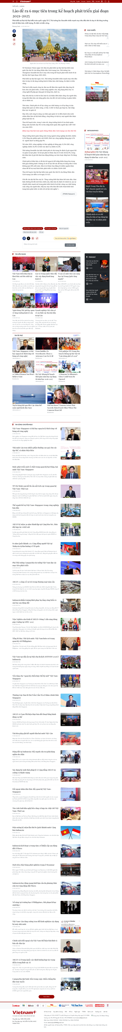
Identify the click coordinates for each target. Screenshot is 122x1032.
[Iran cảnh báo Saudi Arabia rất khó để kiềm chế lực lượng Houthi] (104, 293)
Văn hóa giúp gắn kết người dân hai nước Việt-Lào (32, 733)
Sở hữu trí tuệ (47, 1011)
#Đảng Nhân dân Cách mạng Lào (32, 228)
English (78, 1)
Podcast (92, 257)
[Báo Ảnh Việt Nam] (99, 1005)
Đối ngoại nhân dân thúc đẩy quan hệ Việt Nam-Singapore (31, 790)
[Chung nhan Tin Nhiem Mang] (100, 1015)
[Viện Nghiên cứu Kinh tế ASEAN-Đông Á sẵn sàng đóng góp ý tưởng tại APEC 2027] (71, 624)
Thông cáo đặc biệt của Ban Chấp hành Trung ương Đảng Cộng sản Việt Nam (96, 35)
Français (83, 1)
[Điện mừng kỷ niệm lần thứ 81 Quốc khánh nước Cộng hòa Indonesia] (71, 832)
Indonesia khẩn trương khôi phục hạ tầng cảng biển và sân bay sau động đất (34, 601)
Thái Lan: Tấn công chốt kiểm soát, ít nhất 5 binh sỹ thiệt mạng (96, 44)
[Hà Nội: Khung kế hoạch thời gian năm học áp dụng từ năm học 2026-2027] (97, 141)
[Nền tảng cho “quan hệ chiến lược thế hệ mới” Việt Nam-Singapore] (71, 681)
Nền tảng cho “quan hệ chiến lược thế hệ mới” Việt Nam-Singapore (35, 677)
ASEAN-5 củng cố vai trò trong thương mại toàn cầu (33, 582)
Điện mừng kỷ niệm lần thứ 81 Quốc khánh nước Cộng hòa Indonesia (34, 828)
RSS (66, 1011)
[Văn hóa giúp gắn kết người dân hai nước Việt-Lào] (71, 738)
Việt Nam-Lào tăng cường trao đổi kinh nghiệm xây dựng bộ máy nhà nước (35, 922)
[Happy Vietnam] (52, 1005)
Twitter (14, 35)
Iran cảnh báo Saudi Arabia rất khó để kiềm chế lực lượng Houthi (92, 293)
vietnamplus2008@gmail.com (56, 1022)
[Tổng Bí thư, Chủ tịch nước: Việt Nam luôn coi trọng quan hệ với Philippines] (71, 643)
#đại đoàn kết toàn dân (29, 232)
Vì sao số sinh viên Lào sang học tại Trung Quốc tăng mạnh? (69, 276)
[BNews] (23, 1005)
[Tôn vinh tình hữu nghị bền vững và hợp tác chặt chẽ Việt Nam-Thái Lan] (71, 813)
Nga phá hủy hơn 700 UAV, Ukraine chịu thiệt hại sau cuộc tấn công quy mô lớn (92, 277)
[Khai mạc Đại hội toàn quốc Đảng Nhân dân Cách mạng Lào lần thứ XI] (49, 131)
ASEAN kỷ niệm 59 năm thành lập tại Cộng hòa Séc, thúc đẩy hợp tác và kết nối (35, 525)
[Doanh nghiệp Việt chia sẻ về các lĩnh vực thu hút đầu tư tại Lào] (46, 300)
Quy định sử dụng (58, 1011)
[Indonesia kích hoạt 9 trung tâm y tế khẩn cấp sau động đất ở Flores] (71, 850)
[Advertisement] (50, 209)
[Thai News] (43, 1005)
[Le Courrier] (89, 1005)
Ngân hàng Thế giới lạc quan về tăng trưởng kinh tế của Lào (23, 313)
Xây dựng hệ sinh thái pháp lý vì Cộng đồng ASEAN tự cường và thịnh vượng (34, 771)
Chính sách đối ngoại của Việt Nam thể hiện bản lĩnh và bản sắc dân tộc (34, 941)
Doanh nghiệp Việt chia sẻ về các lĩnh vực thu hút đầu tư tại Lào (45, 313)
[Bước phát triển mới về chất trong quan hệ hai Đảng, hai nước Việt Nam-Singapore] (71, 472)
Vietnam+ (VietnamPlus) (25, 1)
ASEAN (22, 6)
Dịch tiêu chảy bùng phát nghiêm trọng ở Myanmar (33, 865)
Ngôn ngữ (77, 1011)
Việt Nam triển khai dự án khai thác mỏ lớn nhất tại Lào (22, 276)
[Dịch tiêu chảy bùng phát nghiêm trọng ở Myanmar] (71, 870)
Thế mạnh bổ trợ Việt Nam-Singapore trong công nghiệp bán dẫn (35, 506)
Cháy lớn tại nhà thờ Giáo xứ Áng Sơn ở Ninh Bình (92, 263)
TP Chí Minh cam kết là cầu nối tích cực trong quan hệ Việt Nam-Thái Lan (34, 487)
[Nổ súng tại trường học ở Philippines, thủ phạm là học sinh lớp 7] (71, 907)
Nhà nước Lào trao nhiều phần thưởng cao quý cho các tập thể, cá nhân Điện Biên (34, 449)
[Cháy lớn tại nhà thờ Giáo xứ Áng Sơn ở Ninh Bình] (104, 264)
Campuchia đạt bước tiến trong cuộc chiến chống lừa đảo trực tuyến (34, 980)
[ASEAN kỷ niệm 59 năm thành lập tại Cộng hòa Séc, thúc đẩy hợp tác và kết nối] (71, 529)
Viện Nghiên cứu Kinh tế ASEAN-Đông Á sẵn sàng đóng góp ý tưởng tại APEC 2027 (34, 620)
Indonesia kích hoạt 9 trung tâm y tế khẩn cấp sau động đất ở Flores (34, 847)
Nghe (90, 268)
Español (89, 1)
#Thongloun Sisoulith (50, 228)
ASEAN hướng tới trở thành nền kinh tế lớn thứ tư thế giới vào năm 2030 (96, 63)
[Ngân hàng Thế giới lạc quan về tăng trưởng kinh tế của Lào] (23, 300)
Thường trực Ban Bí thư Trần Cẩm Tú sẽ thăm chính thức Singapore (35, 696)
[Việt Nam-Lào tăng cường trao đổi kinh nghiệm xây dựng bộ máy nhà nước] (71, 926)
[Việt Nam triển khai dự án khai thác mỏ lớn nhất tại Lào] (23, 264)
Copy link (14, 44)
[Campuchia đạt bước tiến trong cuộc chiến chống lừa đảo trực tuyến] (71, 984)
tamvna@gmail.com (81, 1018)
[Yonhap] (64, 1005)
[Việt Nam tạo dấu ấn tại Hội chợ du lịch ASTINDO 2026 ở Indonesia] (71, 662)
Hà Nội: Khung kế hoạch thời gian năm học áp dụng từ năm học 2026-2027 (97, 154)
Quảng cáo (98, 1011)
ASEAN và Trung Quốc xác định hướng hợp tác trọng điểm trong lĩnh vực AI (33, 961)
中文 (93, 1)
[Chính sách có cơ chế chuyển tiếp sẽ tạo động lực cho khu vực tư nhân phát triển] (97, 204)
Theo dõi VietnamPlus (60, 238)
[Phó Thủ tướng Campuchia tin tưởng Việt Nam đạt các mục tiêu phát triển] (71, 567)
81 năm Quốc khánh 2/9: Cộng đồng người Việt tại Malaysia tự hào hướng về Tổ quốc (32, 544)
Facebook (14, 31)
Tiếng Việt (72, 1)
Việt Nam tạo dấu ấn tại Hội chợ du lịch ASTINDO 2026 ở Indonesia (35, 658)
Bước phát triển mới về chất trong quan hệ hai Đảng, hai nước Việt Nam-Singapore (35, 468)
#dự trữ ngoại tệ (63, 228)
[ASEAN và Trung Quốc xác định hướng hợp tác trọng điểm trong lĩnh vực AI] (71, 965)
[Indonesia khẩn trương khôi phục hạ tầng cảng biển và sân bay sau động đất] (71, 605)
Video (90, 166)
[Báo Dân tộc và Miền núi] (14, 1005)
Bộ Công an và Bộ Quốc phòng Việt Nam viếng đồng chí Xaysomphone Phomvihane (97, 55)
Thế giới (15, 6)
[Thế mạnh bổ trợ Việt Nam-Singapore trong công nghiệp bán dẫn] (71, 510)
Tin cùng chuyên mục (24, 425)
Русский (98, 1)
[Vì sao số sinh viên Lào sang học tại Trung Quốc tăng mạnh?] (69, 264)
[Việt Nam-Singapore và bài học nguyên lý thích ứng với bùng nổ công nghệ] (71, 433)
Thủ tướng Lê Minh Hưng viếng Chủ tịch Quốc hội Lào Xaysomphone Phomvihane (97, 72)
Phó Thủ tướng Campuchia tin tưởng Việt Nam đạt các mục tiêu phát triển (34, 564)
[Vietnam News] (77, 1005)
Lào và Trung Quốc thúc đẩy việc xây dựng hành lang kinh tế (46, 276)
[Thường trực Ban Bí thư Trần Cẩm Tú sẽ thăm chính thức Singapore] (71, 700)
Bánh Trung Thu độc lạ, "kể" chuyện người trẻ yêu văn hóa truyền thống (96, 189)
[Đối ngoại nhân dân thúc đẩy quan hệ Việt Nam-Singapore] (71, 794)
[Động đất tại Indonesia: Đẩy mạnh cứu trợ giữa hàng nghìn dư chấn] (71, 756)
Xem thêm (46, 997)
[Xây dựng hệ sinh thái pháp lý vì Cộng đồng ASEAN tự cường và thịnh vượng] (71, 775)
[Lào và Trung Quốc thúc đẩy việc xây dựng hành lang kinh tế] (46, 264)
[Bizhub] (31, 1005)
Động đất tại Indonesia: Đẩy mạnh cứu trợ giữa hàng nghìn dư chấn (33, 753)
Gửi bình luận (70, 245)
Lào (42, 232)
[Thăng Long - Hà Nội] (102, 1)
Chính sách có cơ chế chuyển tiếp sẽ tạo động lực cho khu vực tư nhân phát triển (97, 218)
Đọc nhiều (91, 30)
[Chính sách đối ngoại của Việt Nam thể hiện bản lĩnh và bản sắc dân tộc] (71, 945)
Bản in (14, 39)
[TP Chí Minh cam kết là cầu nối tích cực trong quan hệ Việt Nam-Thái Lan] (71, 491)
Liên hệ (105, 1011)
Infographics (92, 131)
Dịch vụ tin (90, 1011)
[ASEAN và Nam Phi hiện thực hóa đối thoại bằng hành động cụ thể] (71, 719)
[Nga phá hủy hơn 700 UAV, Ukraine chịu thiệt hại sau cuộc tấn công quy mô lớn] (104, 278)
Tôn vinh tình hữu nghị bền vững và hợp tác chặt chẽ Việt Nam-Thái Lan (35, 809)
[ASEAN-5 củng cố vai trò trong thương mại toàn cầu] (71, 587)
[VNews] (108, 1005)
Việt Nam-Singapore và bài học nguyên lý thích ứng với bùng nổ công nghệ (34, 429)
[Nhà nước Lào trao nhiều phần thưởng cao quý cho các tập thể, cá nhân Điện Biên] (71, 452)
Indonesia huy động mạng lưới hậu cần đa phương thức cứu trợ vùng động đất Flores (34, 884)
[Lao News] (37, 1005)
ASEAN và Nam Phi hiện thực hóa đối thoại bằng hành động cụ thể (34, 715)
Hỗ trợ (70, 1011)
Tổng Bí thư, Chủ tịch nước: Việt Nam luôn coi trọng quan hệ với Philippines (33, 639)
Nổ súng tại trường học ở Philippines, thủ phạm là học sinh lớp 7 (34, 903)
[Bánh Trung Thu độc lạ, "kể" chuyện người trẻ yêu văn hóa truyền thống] (97, 176)
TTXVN (84, 1011)
